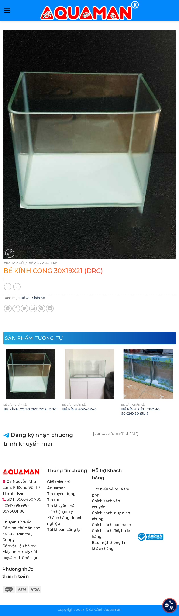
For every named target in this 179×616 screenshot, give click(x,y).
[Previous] (3, 386)
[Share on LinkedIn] (50, 308)
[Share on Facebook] (16, 308)
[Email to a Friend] (33, 308)
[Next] (175, 386)
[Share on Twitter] (24, 308)
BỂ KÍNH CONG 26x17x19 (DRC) (30, 409)
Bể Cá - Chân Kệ (43, 263)
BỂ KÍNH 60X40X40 (79, 409)
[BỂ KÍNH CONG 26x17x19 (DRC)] (30, 374)
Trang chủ (13, 263)
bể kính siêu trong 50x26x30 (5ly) (140, 411)
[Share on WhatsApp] (8, 308)
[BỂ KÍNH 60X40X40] (89, 374)
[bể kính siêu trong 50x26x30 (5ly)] (148, 374)
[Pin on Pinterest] (41, 308)
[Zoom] (9, 253)
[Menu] (7, 10)
